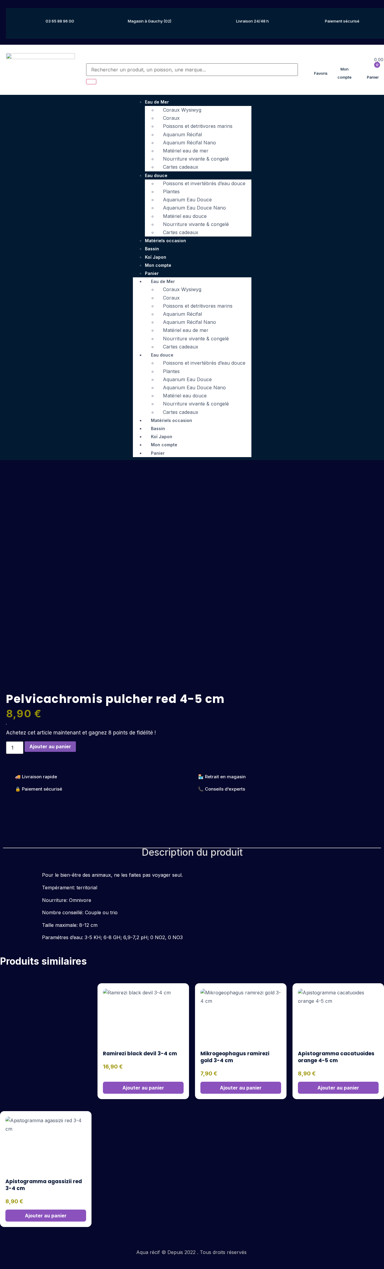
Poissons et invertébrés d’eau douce (204, 183)
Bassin (152, 248)
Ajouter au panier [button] (143, 1088)
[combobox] (192, 69)
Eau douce (156, 175)
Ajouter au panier (50, 746)
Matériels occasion (165, 240)
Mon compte (158, 265)
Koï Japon (155, 257)
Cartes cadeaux (180, 167)
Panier (158, 453)
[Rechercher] (91, 81)
